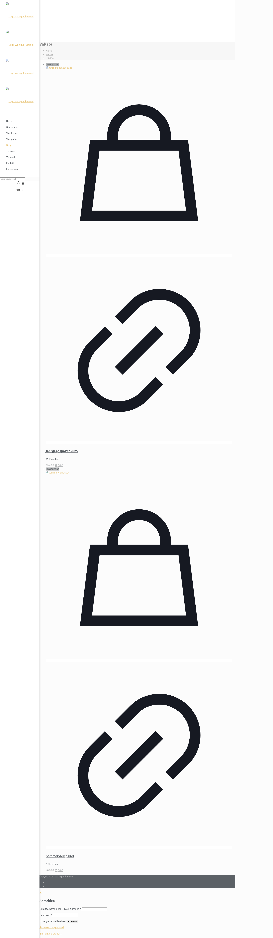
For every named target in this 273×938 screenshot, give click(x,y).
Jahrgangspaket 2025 (62, 451)
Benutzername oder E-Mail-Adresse (60, 908)
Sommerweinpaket (60, 856)
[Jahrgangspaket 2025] (59, 67)
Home (49, 50)
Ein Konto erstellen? (50, 933)
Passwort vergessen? (51, 927)
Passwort (45, 915)
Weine (49, 54)
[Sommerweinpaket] (57, 472)
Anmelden (72, 921)
